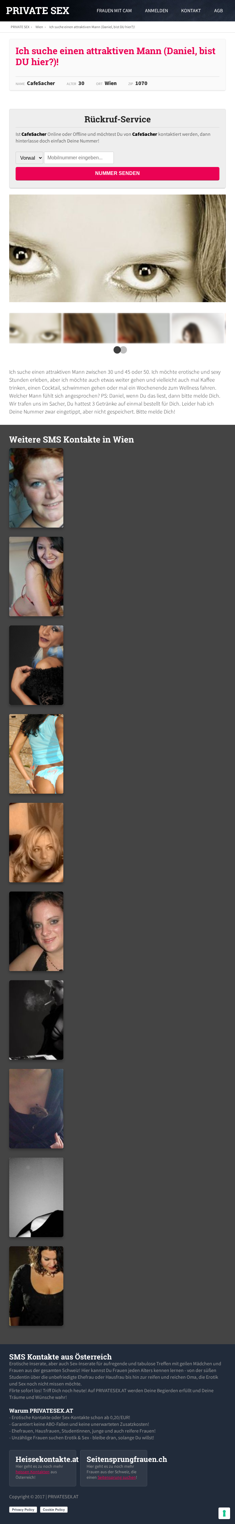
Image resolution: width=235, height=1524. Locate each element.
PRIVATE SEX (37, 10)
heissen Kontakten (33, 1471)
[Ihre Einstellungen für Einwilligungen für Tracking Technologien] (224, 1513)
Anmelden (156, 10)
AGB (218, 10)
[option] (35, 328)
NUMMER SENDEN (117, 173)
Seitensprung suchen (117, 1477)
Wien (39, 26)
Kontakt (191, 10)
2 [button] (122, 352)
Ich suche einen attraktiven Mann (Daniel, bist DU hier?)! (92, 26)
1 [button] (116, 352)
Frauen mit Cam (114, 10)
